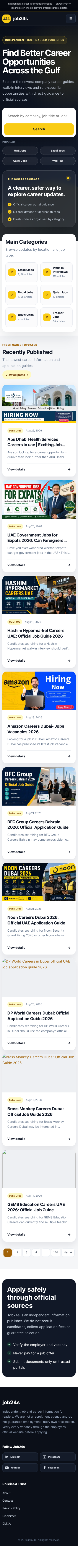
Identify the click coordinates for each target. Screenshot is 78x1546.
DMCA (6, 1523)
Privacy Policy (11, 1508)
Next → (68, 1252)
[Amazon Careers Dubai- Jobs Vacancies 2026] (39, 691)
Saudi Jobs (58, 150)
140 (55, 1252)
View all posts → (16, 374)
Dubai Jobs (15, 430)
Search (39, 129)
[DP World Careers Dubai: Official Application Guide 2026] (39, 977)
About (6, 1493)
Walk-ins (57, 160)
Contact (7, 1500)
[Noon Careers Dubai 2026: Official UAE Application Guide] (39, 882)
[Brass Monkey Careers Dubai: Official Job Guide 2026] (39, 1073)
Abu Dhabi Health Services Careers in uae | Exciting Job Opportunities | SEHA (34, 445)
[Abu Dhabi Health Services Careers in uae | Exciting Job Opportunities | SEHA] (39, 404)
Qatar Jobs (20, 160)
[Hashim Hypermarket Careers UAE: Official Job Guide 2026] (39, 595)
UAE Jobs (20, 150)
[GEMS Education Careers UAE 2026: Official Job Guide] (39, 1169)
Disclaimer (9, 1516)
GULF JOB (14, 621)
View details (39, 469)
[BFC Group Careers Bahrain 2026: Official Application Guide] (39, 786)
